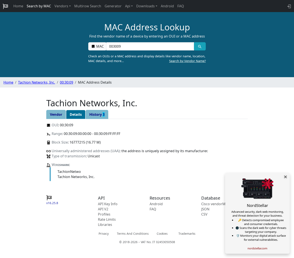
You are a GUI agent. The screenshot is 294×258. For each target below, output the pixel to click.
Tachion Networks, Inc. (36, 82)
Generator (113, 6)
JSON (205, 209)
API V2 (103, 209)
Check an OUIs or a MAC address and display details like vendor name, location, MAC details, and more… (147, 58)
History (97, 114)
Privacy (104, 233)
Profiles (104, 214)
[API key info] (288, 6)
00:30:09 (66, 82)
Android (167, 6)
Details (76, 114)
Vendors (61, 6)
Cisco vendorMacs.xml (219, 204)
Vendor (56, 114)
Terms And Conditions (133, 233)
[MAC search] (200, 46)
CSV (204, 214)
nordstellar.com (257, 248)
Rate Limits (107, 219)
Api (127, 6)
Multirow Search (87, 6)
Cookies (162, 233)
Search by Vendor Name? (187, 61)
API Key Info (108, 204)
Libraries (105, 224)
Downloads (145, 6)
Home (18, 6)
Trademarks (186, 233)
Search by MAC (39, 6)
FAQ (180, 6)
